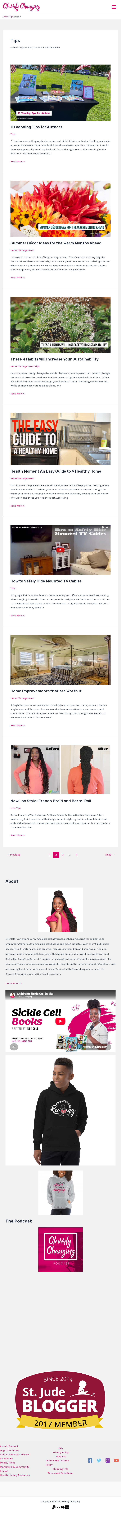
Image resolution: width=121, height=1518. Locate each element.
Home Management (22, 250)
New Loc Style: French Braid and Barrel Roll (50, 801)
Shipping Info (60, 1468)
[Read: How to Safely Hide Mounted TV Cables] (60, 549)
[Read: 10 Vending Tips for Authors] (60, 92)
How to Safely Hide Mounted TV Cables (46, 581)
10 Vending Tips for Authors (36, 127)
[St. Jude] (60, 1399)
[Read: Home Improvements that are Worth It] (60, 659)
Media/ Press (7, 1462)
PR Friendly (6, 1458)
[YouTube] (116, 1460)
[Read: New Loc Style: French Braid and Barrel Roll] (60, 769)
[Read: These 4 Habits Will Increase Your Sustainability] (60, 324)
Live (12, 807)
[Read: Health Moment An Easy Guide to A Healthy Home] (60, 438)
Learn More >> (13, 983)
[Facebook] (90, 1460)
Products (60, 1456)
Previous (13, 854)
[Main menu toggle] (114, 7)
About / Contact (9, 1446)
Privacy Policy (60, 1452)
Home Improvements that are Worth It (46, 691)
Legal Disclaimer (9, 1450)
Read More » (17, 161)
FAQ (60, 1448)
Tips (12, 134)
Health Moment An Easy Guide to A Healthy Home (55, 471)
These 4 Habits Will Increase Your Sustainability (54, 359)
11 (76, 854)
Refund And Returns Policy (57, 1462)
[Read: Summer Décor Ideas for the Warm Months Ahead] (60, 208)
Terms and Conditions (60, 1472)
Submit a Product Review (14, 1454)
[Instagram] (107, 1460)
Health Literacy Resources (15, 1475)
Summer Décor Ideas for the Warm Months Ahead (56, 243)
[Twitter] (99, 1460)
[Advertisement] (27, 1320)
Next (109, 854)
